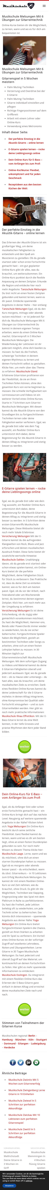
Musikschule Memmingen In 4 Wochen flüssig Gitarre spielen (36, 1158)
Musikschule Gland (26, 371)
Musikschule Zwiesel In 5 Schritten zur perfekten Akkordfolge (22, 1104)
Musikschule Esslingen (14, 974)
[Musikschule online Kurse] (18, 6)
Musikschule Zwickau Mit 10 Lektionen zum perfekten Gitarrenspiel (24, 1118)
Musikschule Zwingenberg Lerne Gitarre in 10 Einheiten (26, 1092)
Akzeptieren (9, 1186)
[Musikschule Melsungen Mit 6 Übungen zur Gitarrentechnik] (24, 50)
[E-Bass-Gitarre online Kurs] (24, 772)
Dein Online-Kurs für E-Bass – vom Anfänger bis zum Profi (22, 796)
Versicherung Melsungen (16, 536)
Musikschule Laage (12, 853)
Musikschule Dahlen (13, 559)
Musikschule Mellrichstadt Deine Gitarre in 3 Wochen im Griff (13, 1158)
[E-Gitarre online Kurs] (24, 466)
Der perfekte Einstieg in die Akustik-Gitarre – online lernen (23, 231)
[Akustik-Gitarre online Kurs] (24, 211)
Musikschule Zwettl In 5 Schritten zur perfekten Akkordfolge (21, 1133)
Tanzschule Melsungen (33, 289)
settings (29, 1181)
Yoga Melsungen (17, 826)
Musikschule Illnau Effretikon (18, 716)
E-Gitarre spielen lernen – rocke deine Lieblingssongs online (23, 490)
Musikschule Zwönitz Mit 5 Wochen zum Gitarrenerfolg (24, 1081)
